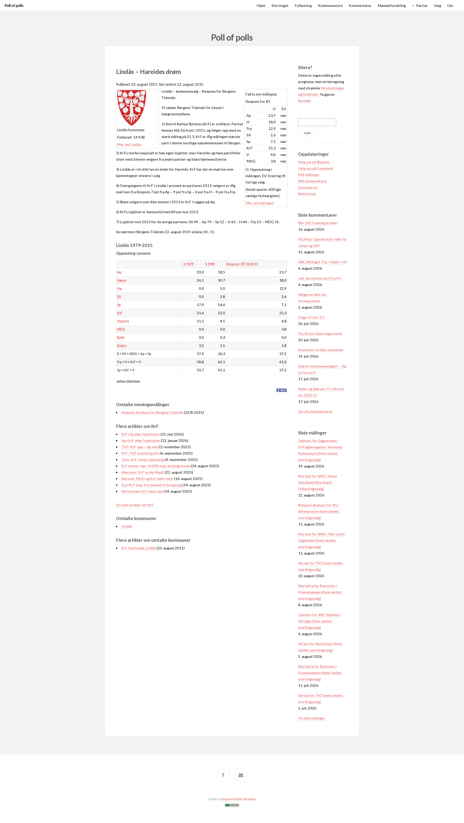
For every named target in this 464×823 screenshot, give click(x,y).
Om (450, 5)
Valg (437, 5)
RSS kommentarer (312, 181)
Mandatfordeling (392, 5)
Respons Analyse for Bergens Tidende (152, 412)
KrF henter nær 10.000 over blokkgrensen (155, 466)
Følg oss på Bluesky (314, 162)
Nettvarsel (307, 193)
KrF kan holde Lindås (138, 548)
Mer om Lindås (129, 144)
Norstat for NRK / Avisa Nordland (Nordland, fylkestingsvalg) (317, 482)
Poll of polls (14, 5)
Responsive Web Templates (238, 799)
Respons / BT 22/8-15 (242, 264)
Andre (121, 346)
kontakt (304, 100)
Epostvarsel (307, 187)
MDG (121, 329)
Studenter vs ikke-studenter (321, 350)
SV (119, 297)
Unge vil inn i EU (311, 317)
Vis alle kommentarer (315, 411)
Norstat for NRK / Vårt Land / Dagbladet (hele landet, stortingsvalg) (322, 540)
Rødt (121, 337)
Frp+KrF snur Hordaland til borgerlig (151, 485)
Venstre (123, 321)
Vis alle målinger (311, 718)
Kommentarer (360, 5)
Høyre (121, 280)
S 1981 (210, 264)
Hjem (261, 5)
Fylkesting (303, 5)
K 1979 (189, 264)
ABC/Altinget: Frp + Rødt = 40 (322, 262)
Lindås (126, 526)
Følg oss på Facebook (315, 168)
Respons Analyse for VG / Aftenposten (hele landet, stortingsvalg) (319, 511)
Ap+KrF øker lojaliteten (140, 440)
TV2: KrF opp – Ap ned (139, 447)
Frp (119, 288)
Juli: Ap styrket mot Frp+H (319, 278)
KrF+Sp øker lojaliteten (140, 434)
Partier (422, 5)
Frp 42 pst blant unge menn (320, 333)
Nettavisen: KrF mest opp (142, 491)
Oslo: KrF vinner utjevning (142, 459)
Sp (119, 305)
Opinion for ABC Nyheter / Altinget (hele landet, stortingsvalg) (320, 621)
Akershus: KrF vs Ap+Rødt (142, 472)
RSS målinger (309, 174)
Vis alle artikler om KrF (135, 505)
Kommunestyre (330, 5)
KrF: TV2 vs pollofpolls (140, 453)
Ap (119, 272)
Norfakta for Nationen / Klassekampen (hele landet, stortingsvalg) (320, 592)
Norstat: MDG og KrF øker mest (147, 478)
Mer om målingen (260, 203)
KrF (119, 313)
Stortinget (280, 5)
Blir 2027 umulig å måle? (318, 223)
